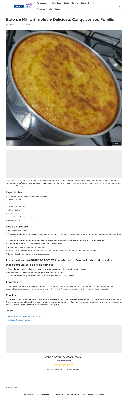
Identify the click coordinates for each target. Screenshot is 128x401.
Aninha (19, 25)
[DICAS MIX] (23, 6)
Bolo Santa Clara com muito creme (20, 320)
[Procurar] (120, 6)
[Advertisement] (64, 164)
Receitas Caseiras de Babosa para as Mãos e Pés (25, 317)
